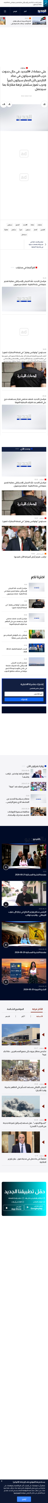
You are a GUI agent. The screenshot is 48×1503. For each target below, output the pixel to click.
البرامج (15, 11)
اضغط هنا (17, 1493)
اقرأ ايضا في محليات (25, 267)
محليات (41, 479)
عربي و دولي (40, 554)
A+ (3, 104)
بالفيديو (36, 839)
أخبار (25, 11)
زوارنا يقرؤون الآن (35, 766)
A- (9, 104)
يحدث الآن (25, 448)
